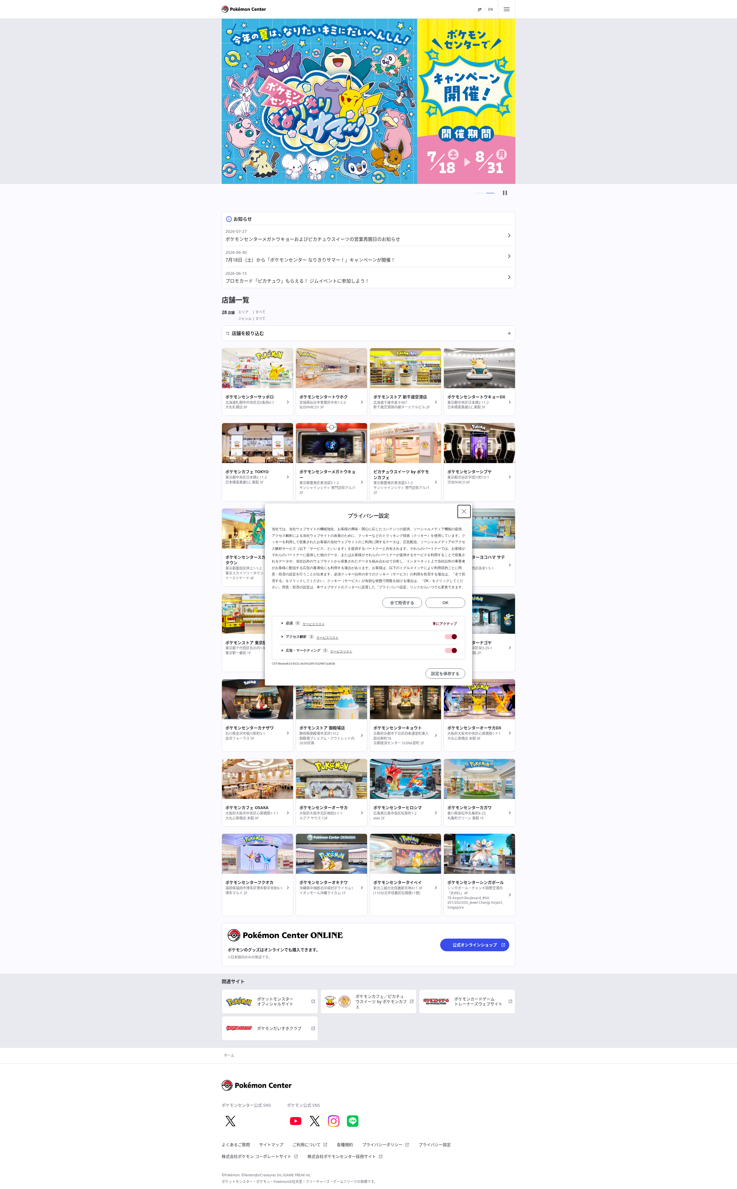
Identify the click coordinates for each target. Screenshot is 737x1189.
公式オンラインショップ (475, 945)
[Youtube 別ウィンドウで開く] (295, 1121)
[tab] (479, 193)
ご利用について (306, 1144)
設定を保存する (445, 673)
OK (445, 602)
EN (490, 9)
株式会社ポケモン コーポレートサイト (256, 1156)
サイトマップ (271, 1144)
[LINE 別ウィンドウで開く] (352, 1121)
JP (480, 9)
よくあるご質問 (236, 1144)
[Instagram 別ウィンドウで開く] (333, 1121)
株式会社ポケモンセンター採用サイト (341, 1156)
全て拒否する (402, 602)
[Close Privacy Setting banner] (464, 511)
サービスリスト (314, 624)
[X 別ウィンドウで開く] (230, 1121)
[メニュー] (506, 9)
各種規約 (345, 1144)
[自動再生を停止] (505, 193)
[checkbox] (451, 636)
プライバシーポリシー (382, 1144)
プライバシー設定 (435, 1144)
